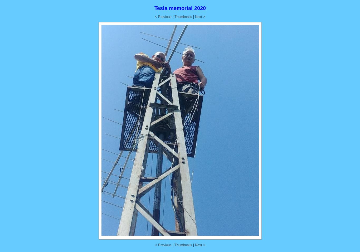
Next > (200, 17)
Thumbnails (183, 17)
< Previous (163, 17)
